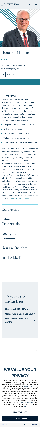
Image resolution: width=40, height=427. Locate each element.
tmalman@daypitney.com (10, 68)
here (25, 406)
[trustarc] (34, 425)
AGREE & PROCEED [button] (20, 418)
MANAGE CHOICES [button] (20, 412)
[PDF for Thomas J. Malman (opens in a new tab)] (14, 74)
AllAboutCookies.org (26, 402)
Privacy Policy (29, 386)
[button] (37, 350)
